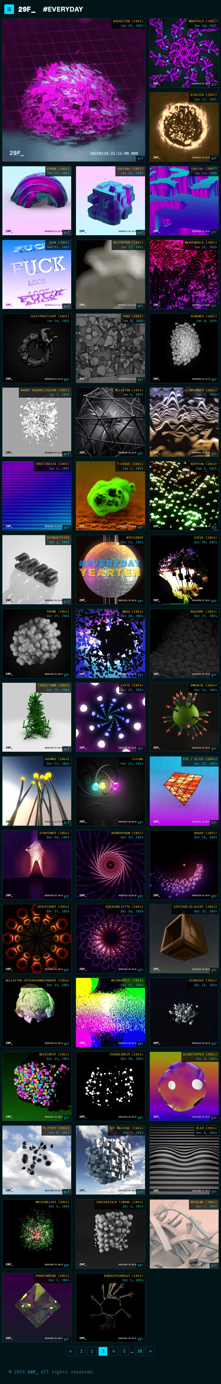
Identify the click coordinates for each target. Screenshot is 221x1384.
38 (139, 1351)
